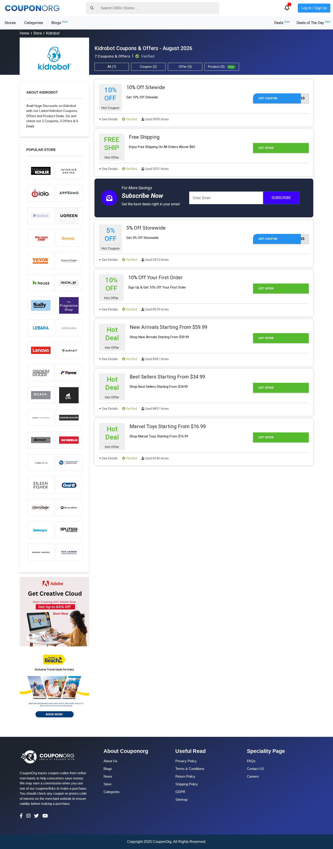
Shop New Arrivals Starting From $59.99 (159, 337)
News (108, 776)
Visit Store (54, 59)
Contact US (255, 769)
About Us (110, 761)
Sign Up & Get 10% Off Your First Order (157, 287)
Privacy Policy (186, 761)
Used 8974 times (156, 309)
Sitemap (181, 799)
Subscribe (281, 198)
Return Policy (185, 776)
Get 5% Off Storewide (142, 238)
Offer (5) (185, 67)
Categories (33, 22)
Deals (282, 23)
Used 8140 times (156, 458)
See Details (109, 119)
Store (37, 33)
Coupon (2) (148, 67)
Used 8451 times (156, 408)
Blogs (59, 22)
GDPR (180, 792)
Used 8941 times (156, 359)
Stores (10, 22)
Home (24, 33)
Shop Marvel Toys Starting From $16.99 (159, 436)
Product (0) (221, 67)
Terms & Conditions (189, 769)
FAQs (251, 761)
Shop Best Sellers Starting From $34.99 (159, 387)
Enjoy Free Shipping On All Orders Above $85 (162, 147)
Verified (131, 119)
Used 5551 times (156, 169)
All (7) (111, 67)
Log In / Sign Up (314, 8)
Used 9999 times (156, 119)
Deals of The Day (313, 23)
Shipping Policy (186, 784)
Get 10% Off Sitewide (142, 97)
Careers (253, 776)
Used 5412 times (156, 260)
